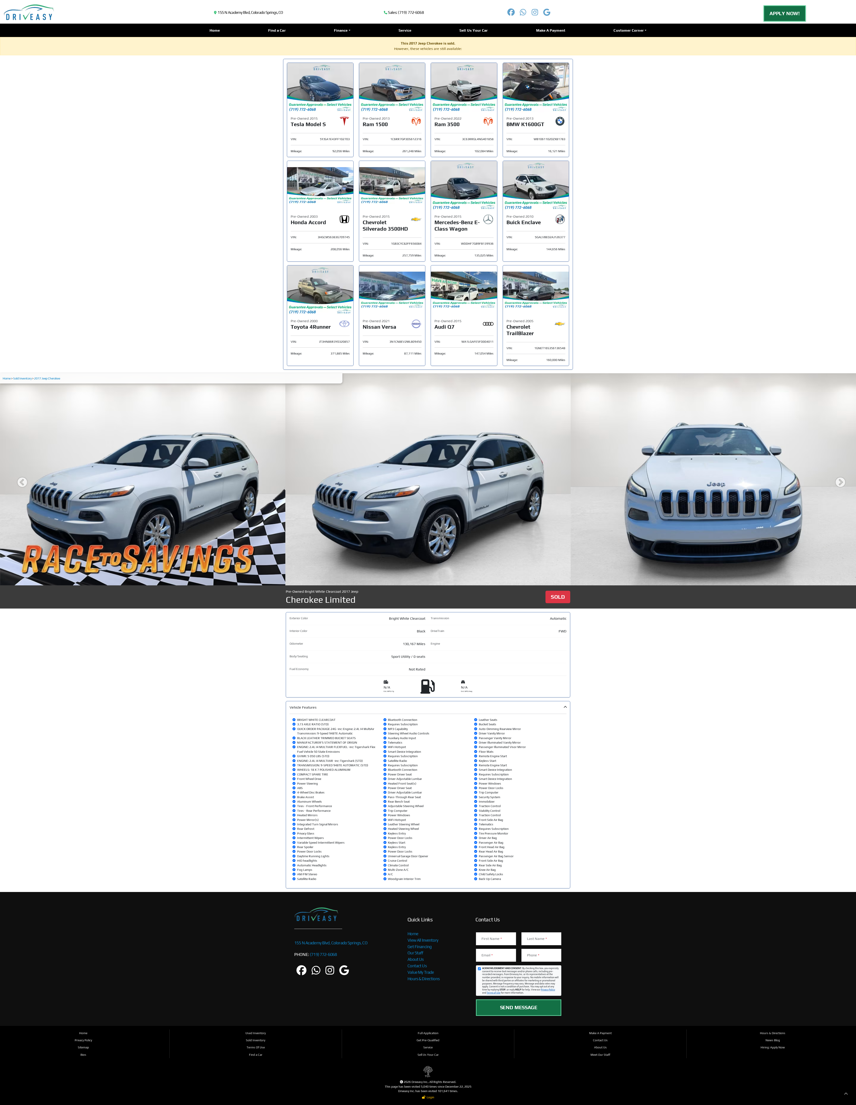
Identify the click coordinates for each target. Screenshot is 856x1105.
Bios (83, 1054)
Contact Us (416, 965)
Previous (19, 479)
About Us (415, 959)
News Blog (772, 1040)
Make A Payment (550, 30)
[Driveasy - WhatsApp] (523, 14)
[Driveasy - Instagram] (534, 14)
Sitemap (83, 1047)
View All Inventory (422, 940)
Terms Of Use (256, 1047)
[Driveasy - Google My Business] (546, 14)
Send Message (518, 1007)
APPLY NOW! (785, 13)
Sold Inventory (22, 378)
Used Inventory (255, 1033)
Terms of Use (493, 992)
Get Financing (419, 946)
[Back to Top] (846, 1094)
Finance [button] (341, 30)
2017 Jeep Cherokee (47, 378)
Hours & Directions (423, 978)
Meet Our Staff (600, 1054)
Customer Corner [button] (628, 30)
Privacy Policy (548, 989)
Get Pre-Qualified (428, 1040)
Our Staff (415, 952)
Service (405, 30)
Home (215, 30)
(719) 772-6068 (323, 954)
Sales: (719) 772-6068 (405, 12)
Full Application (428, 1033)
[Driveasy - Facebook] (511, 14)
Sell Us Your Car (473, 30)
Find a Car (277, 30)
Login (429, 1097)
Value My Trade (420, 972)
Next (837, 479)
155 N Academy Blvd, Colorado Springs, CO (249, 12)
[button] (428, 794)
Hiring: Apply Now (773, 1047)
